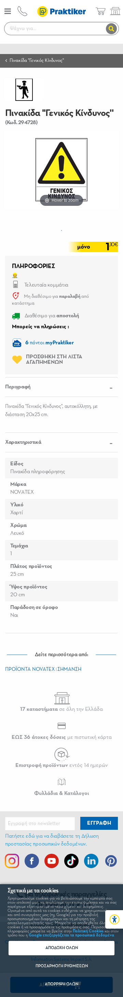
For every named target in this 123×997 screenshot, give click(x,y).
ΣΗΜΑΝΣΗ (69, 669)
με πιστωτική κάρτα (62, 737)
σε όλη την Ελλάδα (61, 709)
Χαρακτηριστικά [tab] (23, 442)
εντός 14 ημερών (61, 765)
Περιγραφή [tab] (17, 387)
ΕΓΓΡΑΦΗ (99, 823)
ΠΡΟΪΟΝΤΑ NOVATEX (30, 669)
